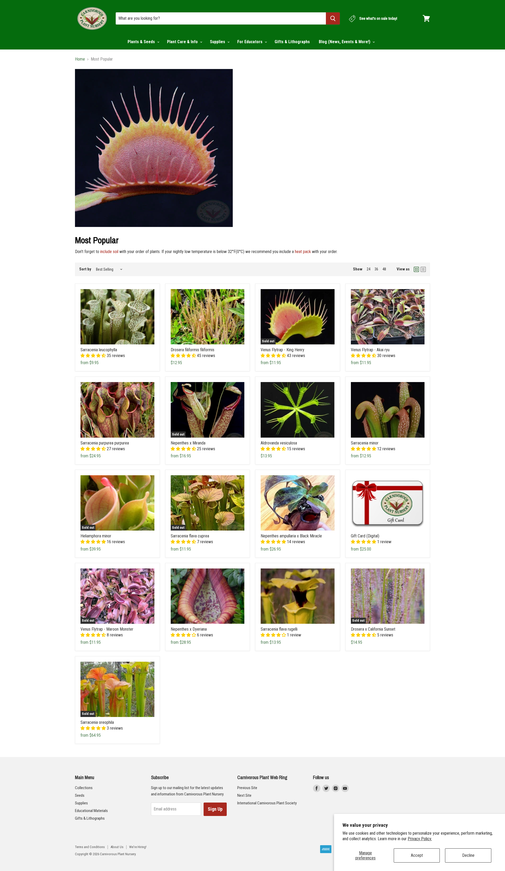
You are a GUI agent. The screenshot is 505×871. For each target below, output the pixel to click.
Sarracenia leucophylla (98, 349)
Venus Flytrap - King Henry (282, 349)
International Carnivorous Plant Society (267, 803)
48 (384, 269)
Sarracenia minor (364, 443)
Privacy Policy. (420, 838)
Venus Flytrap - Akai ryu (370, 349)
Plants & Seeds (142, 41)
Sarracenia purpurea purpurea (104, 443)
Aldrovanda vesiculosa (279, 443)
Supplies (218, 41)
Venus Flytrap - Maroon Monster (106, 629)
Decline (468, 855)
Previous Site (247, 787)
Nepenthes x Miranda (188, 443)
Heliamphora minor (95, 535)
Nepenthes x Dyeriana (189, 629)
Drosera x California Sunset (373, 629)
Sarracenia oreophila (97, 722)
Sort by (85, 269)
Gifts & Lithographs (292, 41)
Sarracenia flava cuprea (190, 535)
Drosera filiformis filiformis (192, 349)
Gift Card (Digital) (365, 535)
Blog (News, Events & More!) (345, 41)
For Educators (250, 41)
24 (368, 269)
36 (376, 269)
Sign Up (215, 809)
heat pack (303, 251)
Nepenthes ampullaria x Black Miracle (291, 535)
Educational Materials (91, 810)
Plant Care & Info (183, 41)
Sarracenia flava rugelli (279, 629)
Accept (417, 855)
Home (80, 59)
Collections (84, 787)
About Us (116, 847)
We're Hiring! (138, 847)
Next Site (244, 795)
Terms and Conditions (90, 847)
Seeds (79, 795)
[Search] (333, 18)
